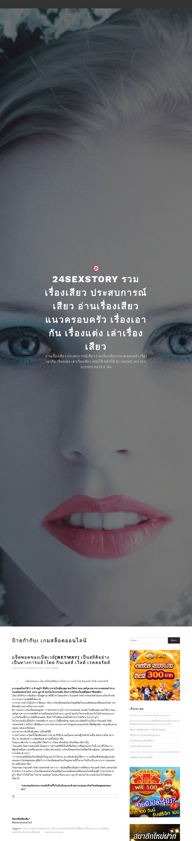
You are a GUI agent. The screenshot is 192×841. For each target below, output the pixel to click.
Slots (48, 668)
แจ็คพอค (35, 832)
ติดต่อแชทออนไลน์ (22, 822)
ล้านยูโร (52, 828)
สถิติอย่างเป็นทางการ (87, 828)
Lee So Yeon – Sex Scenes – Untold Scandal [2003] (154, 752)
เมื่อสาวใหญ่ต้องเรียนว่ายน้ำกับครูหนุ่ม (147, 729)
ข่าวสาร (25, 828)
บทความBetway (38, 828)
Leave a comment (54, 832)
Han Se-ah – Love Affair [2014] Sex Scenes (150, 715)
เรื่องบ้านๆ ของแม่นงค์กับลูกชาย (145, 735)
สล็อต (55, 668)
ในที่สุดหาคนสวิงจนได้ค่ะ (141, 757)
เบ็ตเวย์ (25, 832)
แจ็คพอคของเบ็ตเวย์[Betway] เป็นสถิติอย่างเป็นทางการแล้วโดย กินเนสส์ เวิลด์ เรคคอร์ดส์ (61, 660)
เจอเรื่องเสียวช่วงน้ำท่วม (141, 746)
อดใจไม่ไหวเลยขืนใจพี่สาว (142, 741)
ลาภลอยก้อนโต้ (66, 828)
